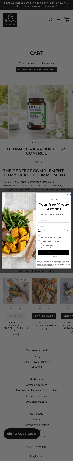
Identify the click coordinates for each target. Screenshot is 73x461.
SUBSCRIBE (54, 253)
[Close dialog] (69, 194)
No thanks (54, 256)
